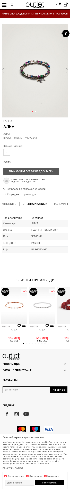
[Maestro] (35, 429)
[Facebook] (7, 414)
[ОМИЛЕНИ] (59, 6)
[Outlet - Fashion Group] (35, 4)
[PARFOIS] (6, 326)
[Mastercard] (21, 429)
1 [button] (33, 112)
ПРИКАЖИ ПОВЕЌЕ (13, 468)
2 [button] (36, 112)
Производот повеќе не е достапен (31, 171)
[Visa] (48, 429)
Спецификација (35, 203)
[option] (35, 14)
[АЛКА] (14, 305)
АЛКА (6, 134)
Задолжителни (16, 476)
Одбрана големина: (13, 146)
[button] (12, 5)
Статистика (35, 476)
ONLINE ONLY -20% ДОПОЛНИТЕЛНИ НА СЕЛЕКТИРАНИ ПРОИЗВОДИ (35, 14)
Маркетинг (53, 476)
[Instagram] (16, 414)
